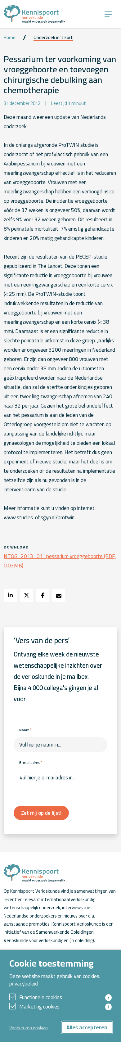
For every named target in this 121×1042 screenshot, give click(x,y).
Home (10, 37)
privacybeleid (23, 984)
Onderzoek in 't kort (53, 37)
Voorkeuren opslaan (28, 1027)
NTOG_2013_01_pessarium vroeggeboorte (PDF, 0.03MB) (60, 561)
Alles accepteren (86, 1027)
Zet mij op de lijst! (41, 813)
